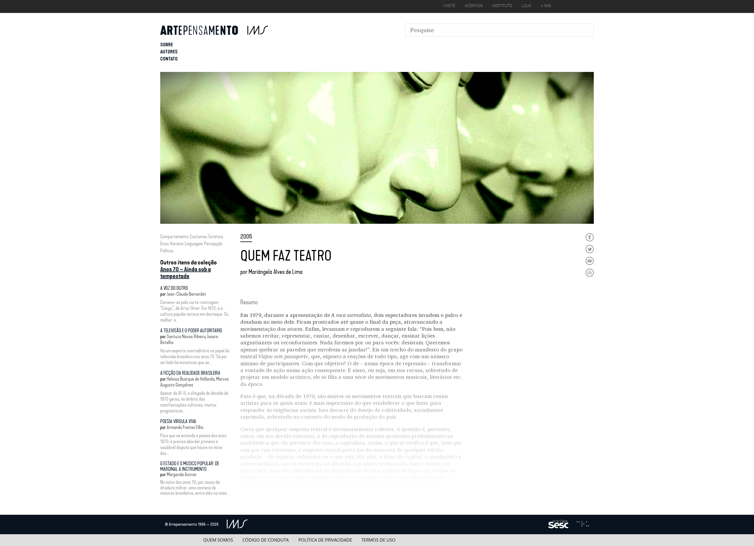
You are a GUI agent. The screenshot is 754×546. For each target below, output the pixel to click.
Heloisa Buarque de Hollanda (190, 379)
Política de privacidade (325, 539)
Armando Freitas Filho (185, 427)
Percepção (213, 243)
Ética (164, 243)
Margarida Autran (181, 474)
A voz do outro (174, 288)
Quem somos (218, 539)
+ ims (546, 5)
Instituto (502, 5)
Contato (169, 59)
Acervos (474, 5)
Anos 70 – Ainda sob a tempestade (185, 272)
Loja (526, 5)
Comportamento (174, 236)
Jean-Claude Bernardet (186, 294)
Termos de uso (378, 539)
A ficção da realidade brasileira (190, 373)
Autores (169, 52)
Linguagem (194, 243)
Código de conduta (265, 539)
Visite (449, 5)
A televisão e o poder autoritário (191, 330)
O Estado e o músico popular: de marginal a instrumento (189, 466)
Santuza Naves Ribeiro (186, 336)
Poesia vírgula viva (178, 421)
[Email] (590, 261)
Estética (216, 236)
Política (166, 251)
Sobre (166, 44)
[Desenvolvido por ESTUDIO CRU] (583, 524)
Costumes (198, 236)
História (176, 243)
